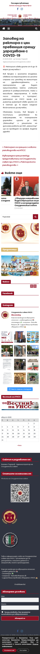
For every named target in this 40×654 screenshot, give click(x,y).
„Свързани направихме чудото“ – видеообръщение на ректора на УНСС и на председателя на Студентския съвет (21, 202)
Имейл (3, 604)
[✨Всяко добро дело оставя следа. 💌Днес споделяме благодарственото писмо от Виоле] (7, 364)
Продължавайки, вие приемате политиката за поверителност (15, 613)
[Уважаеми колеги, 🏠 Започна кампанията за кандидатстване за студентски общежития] (20, 351)
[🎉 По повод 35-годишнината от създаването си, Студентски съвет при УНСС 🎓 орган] (33, 351)
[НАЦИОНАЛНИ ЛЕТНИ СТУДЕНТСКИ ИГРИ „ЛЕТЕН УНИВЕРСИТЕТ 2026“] (20, 257)
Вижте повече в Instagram (21, 389)
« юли (19, 445)
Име (3, 596)
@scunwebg (16, 315)
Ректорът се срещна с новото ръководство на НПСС (19, 148)
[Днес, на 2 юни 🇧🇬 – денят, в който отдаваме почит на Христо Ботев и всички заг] (20, 364)
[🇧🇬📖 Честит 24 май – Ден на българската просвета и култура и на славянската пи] (20, 378)
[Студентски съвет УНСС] (3, 28)
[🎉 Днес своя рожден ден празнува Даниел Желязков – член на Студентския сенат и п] (20, 337)
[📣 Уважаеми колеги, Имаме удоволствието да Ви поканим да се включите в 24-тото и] (33, 337)
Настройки (23, 650)
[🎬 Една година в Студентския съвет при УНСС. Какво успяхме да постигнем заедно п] (7, 351)
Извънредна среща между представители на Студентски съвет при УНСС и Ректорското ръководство (19, 160)
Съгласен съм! (9, 650)
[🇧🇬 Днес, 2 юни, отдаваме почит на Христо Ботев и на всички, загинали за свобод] (33, 364)
